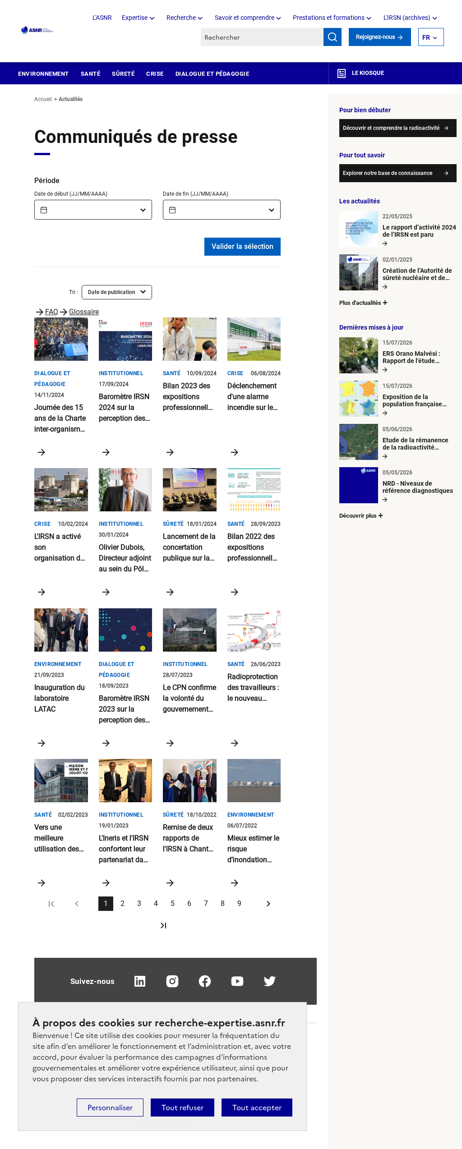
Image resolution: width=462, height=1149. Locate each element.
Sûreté (123, 74)
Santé (91, 74)
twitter (270, 981)
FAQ (51, 312)
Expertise (135, 17)
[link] (54, 903)
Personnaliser (110, 1107)
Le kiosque (367, 72)
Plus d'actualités (360, 302)
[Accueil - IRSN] (37, 30)
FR (426, 37)
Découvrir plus (358, 515)
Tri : (73, 292)
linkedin (140, 981)
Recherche (181, 17)
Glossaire (84, 312)
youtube (237, 981)
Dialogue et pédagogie (212, 74)
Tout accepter (257, 1107)
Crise (155, 74)
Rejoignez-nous (376, 36)
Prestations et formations (329, 17)
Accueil (43, 99)
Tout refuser (182, 1107)
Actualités (71, 99)
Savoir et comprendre (244, 17)
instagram (172, 981)
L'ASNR (102, 17)
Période (47, 180)
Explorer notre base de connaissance (387, 173)
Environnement (43, 74)
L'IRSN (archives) (406, 17)
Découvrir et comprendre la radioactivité (391, 128)
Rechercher (332, 37)
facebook (205, 981)
